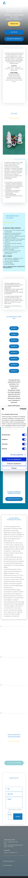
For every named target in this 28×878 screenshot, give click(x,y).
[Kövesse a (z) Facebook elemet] (4, 870)
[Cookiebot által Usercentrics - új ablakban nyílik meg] (20, 409)
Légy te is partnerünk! (14, 763)
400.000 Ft (14, 365)
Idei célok (14, 32)
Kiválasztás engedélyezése (14, 463)
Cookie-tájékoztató (7, 865)
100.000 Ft (14, 346)
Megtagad (14, 468)
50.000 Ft (14, 340)
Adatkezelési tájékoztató (8, 861)
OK (10, 812)
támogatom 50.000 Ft (14, 499)
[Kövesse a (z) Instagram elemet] (7, 870)
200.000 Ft (14, 352)
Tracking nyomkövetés (14, 39)
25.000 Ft (14, 334)
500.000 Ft (14, 371)
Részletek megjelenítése (17, 454)
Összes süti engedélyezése (14, 459)
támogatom (14, 24)
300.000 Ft (14, 358)
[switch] (24, 439)
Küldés (18, 816)
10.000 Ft (14, 328)
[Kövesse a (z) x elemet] (10, 870)
